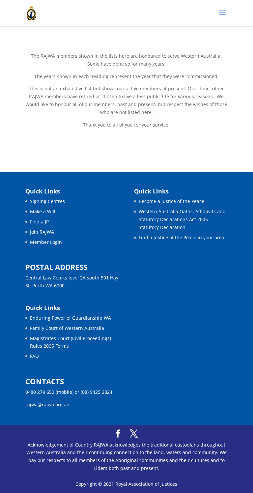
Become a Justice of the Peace (171, 201)
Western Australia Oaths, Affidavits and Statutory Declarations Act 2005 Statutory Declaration (182, 219)
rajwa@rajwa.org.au (47, 404)
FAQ (34, 356)
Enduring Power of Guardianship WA (70, 318)
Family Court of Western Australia (67, 328)
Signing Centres (47, 201)
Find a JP (39, 221)
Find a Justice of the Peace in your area (181, 237)
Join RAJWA (42, 232)
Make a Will (42, 211)
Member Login (46, 242)
